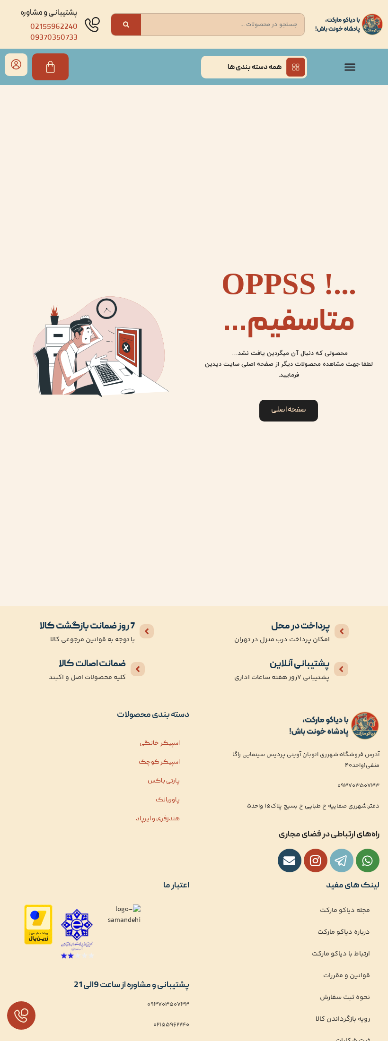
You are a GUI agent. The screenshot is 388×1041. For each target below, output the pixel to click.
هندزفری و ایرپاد (158, 819)
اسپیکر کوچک (159, 762)
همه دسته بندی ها (255, 67)
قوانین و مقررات (346, 976)
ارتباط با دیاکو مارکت (341, 954)
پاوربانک (168, 800)
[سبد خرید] (50, 66)
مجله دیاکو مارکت (345, 910)
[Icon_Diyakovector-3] (341, 860)
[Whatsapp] (367, 860)
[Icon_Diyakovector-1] (315, 860)
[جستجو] (126, 24)
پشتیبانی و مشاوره (49, 13)
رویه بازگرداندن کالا (343, 1019)
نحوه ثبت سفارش (345, 997)
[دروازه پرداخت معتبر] (38, 943)
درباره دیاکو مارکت (343, 932)
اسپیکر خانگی (160, 743)
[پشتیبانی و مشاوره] (92, 24)
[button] (350, 67)
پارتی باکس (164, 781)
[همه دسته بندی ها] (295, 67)
